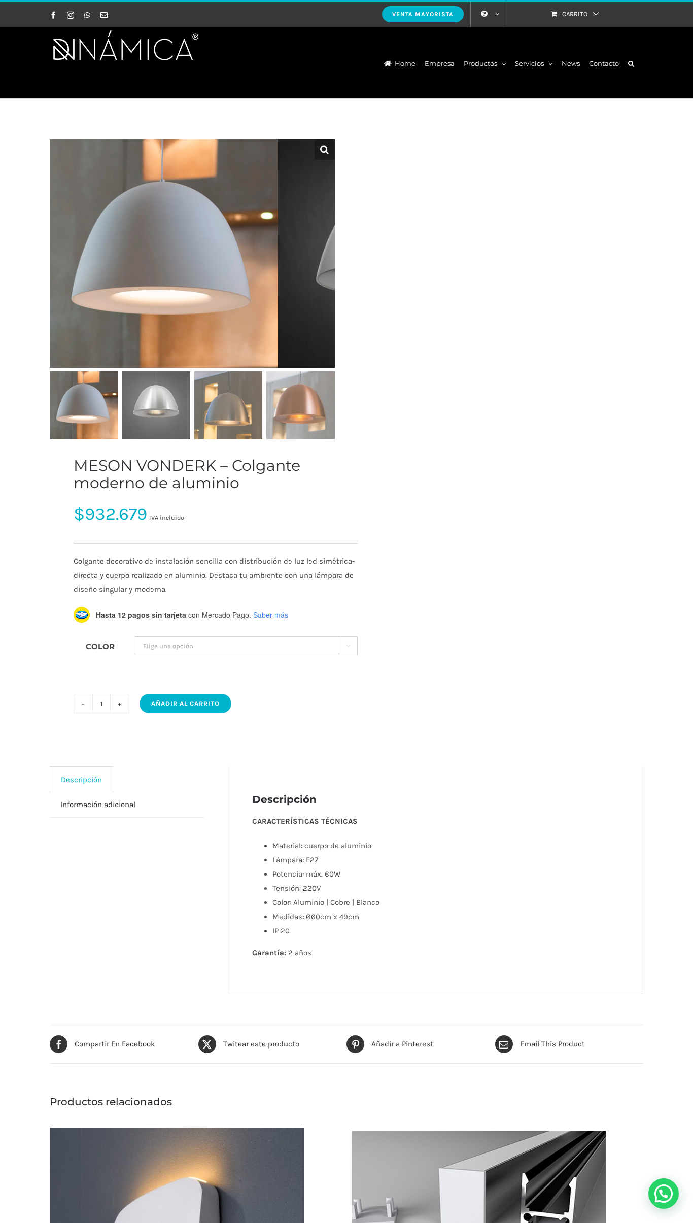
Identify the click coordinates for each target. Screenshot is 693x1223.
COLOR (100, 646)
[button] (631, 62)
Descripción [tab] (81, 779)
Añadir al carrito (185, 703)
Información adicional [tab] (97, 804)
